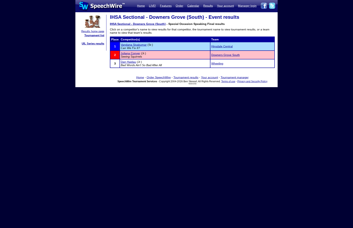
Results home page (92, 31)
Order (179, 5)
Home (141, 5)
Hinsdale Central (222, 46)
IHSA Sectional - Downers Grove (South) (138, 24)
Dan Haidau (128, 61)
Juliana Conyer (130, 53)
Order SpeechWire (159, 77)
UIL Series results (93, 43)
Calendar (193, 5)
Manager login (247, 5)
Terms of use (228, 81)
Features (166, 5)
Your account (225, 5)
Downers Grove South (225, 55)
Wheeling (217, 63)
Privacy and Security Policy (252, 81)
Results (208, 5)
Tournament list (94, 35)
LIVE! (152, 5)
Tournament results (185, 77)
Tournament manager (235, 77)
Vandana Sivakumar (134, 44)
